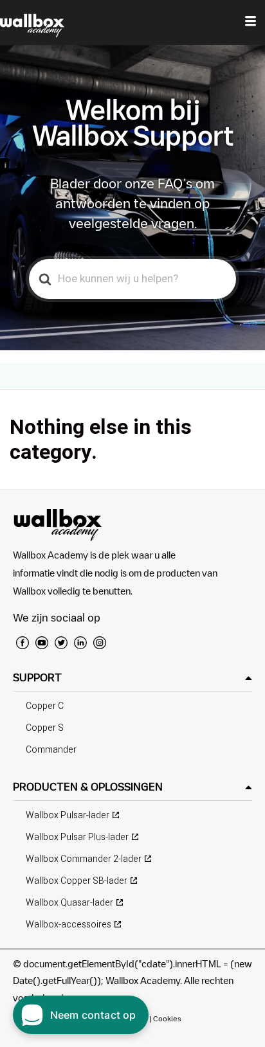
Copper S (45, 728)
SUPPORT (37, 677)
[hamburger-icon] (250, 22)
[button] (132, 678)
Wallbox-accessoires (68, 924)
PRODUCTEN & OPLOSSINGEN (88, 787)
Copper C (45, 706)
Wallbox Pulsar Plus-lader (77, 837)
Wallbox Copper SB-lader (76, 881)
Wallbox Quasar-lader (69, 902)
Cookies (167, 1018)
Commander (51, 749)
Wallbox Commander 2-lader (84, 859)
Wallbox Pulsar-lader (67, 815)
